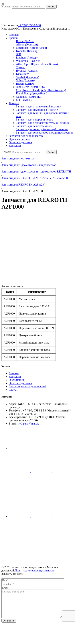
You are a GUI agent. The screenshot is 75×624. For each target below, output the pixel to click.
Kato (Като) (23, 73)
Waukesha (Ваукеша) (28, 60)
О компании (16, 379)
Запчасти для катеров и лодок (34, 119)
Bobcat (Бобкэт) (25, 41)
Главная (14, 34)
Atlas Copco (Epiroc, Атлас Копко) (37, 64)
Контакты (15, 145)
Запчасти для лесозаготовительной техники (43, 122)
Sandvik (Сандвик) (27, 77)
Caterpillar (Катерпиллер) (31, 47)
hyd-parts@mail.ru (28, 423)
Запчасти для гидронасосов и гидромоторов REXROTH (36, 171)
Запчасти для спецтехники (18, 158)
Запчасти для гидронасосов (26, 135)
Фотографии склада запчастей (27, 386)
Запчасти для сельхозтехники (34, 126)
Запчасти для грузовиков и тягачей (37, 109)
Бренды (13, 37)
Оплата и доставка (20, 142)
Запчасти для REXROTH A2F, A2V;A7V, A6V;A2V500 (35, 178)
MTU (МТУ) (23, 99)
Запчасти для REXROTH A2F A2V (23, 184)
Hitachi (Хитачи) (26, 83)
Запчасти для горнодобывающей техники (42, 129)
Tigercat (20, 67)
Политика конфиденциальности (35, 570)
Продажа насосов (19, 139)
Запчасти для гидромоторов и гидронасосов (28, 165)
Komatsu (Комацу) (27, 51)
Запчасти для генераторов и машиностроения (44, 132)
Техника (14, 103)
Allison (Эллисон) (27, 44)
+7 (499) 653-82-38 (29, 25)
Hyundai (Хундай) (27, 70)
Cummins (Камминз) (28, 96)
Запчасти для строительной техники (38, 106)
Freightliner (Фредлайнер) (31, 93)
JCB (18, 54)
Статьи (13, 389)
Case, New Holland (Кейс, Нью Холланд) (41, 90)
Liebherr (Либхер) (27, 57)
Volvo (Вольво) (25, 80)
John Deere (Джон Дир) (30, 86)
